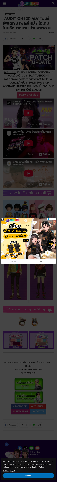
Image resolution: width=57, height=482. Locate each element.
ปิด (41, 262)
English (12, 471)
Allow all (28, 475)
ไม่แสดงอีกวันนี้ (14, 262)
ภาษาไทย (5, 471)
